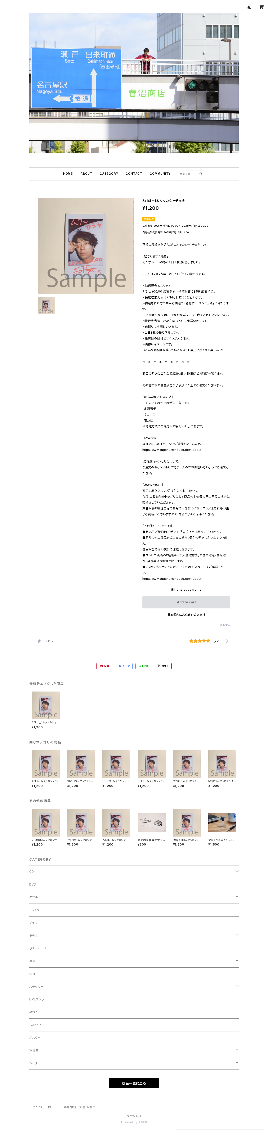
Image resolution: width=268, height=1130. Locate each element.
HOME (68, 173)
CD (31, 871)
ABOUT (86, 173)
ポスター (35, 1037)
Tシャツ (34, 910)
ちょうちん (36, 1025)
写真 (32, 961)
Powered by (129, 1122)
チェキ (33, 922)
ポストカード (37, 948)
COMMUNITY (160, 173)
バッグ (33, 1063)
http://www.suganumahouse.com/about (171, 449)
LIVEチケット (37, 999)
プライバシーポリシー (45, 1107)
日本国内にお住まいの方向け (186, 614)
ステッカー (36, 986)
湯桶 (32, 974)
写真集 (34, 1050)
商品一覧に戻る (134, 1083)
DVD (32, 884)
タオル (33, 897)
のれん (33, 1012)
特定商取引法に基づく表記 (79, 1107)
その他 (33, 935)
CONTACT (134, 173)
